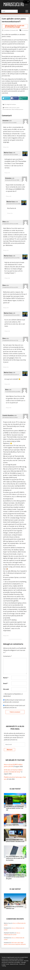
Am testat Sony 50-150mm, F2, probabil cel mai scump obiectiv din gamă (15, 876)
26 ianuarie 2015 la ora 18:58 (12, 180)
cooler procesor (12, 107)
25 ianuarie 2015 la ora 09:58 (9, 122)
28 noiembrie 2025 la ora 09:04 (9, 417)
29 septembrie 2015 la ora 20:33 (11, 315)
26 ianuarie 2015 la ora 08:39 (11, 154)
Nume (5, 678)
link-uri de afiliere (16, 962)
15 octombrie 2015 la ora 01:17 (11, 374)
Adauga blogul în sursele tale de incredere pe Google (14, 26)
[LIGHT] (26, 1)
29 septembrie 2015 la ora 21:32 (10, 340)
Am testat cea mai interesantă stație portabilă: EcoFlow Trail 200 (15, 808)
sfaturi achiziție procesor (17, 109)
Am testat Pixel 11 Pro (12, 825)
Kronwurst (7, 928)
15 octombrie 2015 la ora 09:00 (12, 391)
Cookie (7, 964)
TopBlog (4, 966)
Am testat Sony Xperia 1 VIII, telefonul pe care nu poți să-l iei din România (15, 858)
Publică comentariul (15, 712)
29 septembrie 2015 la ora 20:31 (10, 287)
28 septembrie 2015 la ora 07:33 (11, 257)
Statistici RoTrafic (14, 964)
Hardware (13, 104)
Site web (6, 689)
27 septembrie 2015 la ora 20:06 (10, 223)
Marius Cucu (7, 923)
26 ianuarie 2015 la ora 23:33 (13, 203)
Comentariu (7, 656)
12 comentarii (25, 30)
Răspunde (6, 147)
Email (5, 683)
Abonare (9, 750)
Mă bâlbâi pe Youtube (15, 760)
